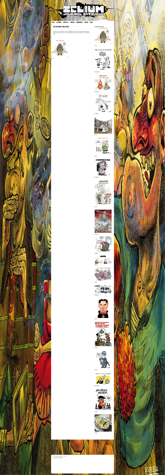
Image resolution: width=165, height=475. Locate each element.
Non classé (2, 446)
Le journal (58, 22)
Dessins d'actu (2, 445)
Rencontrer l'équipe (3, 450)
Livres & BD (65, 22)
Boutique (72, 22)
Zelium (57, 456)
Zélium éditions (3, 452)
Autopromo (2, 443)
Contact (86, 22)
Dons (91, 22)
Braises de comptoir (3, 444)
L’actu (53, 22)
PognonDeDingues (3, 448)
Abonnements (79, 22)
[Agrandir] (110, 29)
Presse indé (2, 449)
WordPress (60, 457)
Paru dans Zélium (3, 447)
